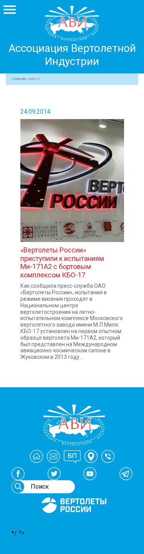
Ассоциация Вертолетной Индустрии (72, 55)
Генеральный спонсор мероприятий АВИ (73, 522)
